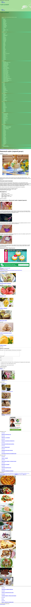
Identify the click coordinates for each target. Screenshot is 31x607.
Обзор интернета (5, 145)
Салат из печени (5, 73)
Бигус (4, 36)
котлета (16, 473)
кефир (14, 473)
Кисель (4, 87)
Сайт (0, 360)
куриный (20, 473)
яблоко (25, 474)
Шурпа (4, 30)
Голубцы (4, 41)
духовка (6, 473)
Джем (4, 99)
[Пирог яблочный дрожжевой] (8, 484)
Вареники (4, 40)
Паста (4, 55)
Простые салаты (5, 72)
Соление (4, 97)
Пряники (4, 135)
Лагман (4, 22)
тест (22, 474)
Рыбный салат (5, 66)
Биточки (4, 37)
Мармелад (4, 106)
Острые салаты (5, 71)
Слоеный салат (5, 81)
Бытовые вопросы (6, 146)
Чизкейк (4, 137)
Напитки (3, 82)
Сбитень (4, 86)
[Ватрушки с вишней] (6, 398)
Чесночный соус (5, 118)
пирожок (6, 474)
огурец (28, 473)
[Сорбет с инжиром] (6, 306)
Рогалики (4, 131)
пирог (4, 474)
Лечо (4, 96)
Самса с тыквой (4, 383)
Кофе (4, 84)
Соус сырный (5, 115)
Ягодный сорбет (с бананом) (5, 283)
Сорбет (4, 110)
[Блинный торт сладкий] (6, 576)
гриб (4, 473)
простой (12, 474)
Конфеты (4, 105)
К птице (4, 122)
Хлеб (4, 129)
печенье (1, 474)
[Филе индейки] (6, 567)
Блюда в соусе (5, 119)
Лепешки (4, 134)
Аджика (4, 98)
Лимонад (4, 89)
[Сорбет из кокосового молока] (6, 331)
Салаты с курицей (6, 67)
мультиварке (24, 473)
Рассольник (5, 25)
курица (22, 473)
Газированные (5, 90)
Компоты (4, 88)
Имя (1, 357)
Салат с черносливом (6, 76)
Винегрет (4, 61)
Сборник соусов (5, 113)
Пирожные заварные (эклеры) (6, 414)
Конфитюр (4, 94)
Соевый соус (5, 114)
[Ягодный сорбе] (8, 294)
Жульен (4, 45)
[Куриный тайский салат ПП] (6, 521)
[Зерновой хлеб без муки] (6, 406)
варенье (2, 473)
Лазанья (4, 49)
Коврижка (4, 143)
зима (10, 473)
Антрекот (4, 33)
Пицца (4, 136)
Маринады (4, 117)
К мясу (4, 121)
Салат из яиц (5, 69)
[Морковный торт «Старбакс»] (6, 585)
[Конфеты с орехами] (5, 539)
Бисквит (4, 133)
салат (16, 474)
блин (0, 473)
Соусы (3, 112)
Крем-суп (4, 21)
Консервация (5, 100)
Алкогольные (5, 92)
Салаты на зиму (5, 79)
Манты (4, 52)
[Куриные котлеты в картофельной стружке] (6, 530)
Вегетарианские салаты (6, 62)
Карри (4, 46)
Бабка (4, 34)
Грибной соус (5, 120)
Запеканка (4, 140)
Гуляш (4, 42)
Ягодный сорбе (3, 295)
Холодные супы (5, 29)
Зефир (4, 103)
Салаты (3, 60)
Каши (4, 47)
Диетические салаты (6, 68)
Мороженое (5, 107)
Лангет (4, 50)
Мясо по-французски (6, 53)
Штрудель (4, 138)
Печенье (4, 130)
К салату (4, 123)
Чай (3, 83)
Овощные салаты (6, 70)
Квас (4, 85)
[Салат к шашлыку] (7, 493)
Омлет (4, 54)
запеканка (8, 473)
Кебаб (4, 48)
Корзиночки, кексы (6, 128)
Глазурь (4, 142)
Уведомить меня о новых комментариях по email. (8, 363)
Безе (4, 102)
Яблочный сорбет (3, 320)
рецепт (13, 474)
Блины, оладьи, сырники (7, 127)
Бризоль (4, 38)
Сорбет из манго (3, 345)
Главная (1, 149)
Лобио (4, 51)
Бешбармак (5, 35)
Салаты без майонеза (6, 77)
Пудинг (4, 109)
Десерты (3, 101)
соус (18, 474)
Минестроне (5, 23)
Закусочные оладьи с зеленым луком (7, 391)
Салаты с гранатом (6, 80)
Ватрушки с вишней (5, 399)
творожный (20, 474)
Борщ (4, 19)
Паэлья (4, 56)
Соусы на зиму (5, 116)
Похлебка (4, 24)
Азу (3, 32)
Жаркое (4, 44)
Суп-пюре (4, 27)
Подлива (4, 58)
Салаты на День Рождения (7, 78)
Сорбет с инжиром (3, 308)
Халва (4, 111)
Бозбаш (4, 18)
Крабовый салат (5, 65)
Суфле (4, 144)
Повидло (4, 95)
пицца (8, 474)
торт (24, 474)
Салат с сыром (5, 75)
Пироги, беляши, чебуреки (7, 126)
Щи (3, 31)
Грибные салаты (5, 63)
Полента (4, 59)
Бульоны (4, 20)
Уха (3, 28)
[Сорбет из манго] (6, 343)
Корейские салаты (6, 64)
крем (18, 473)
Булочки (4, 132)
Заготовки (3, 93)
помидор (10, 474)
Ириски (4, 104)
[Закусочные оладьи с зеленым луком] (6, 390)
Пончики (4, 141)
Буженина (4, 39)
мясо (27, 473)
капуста (12, 473)
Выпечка (3, 124)
